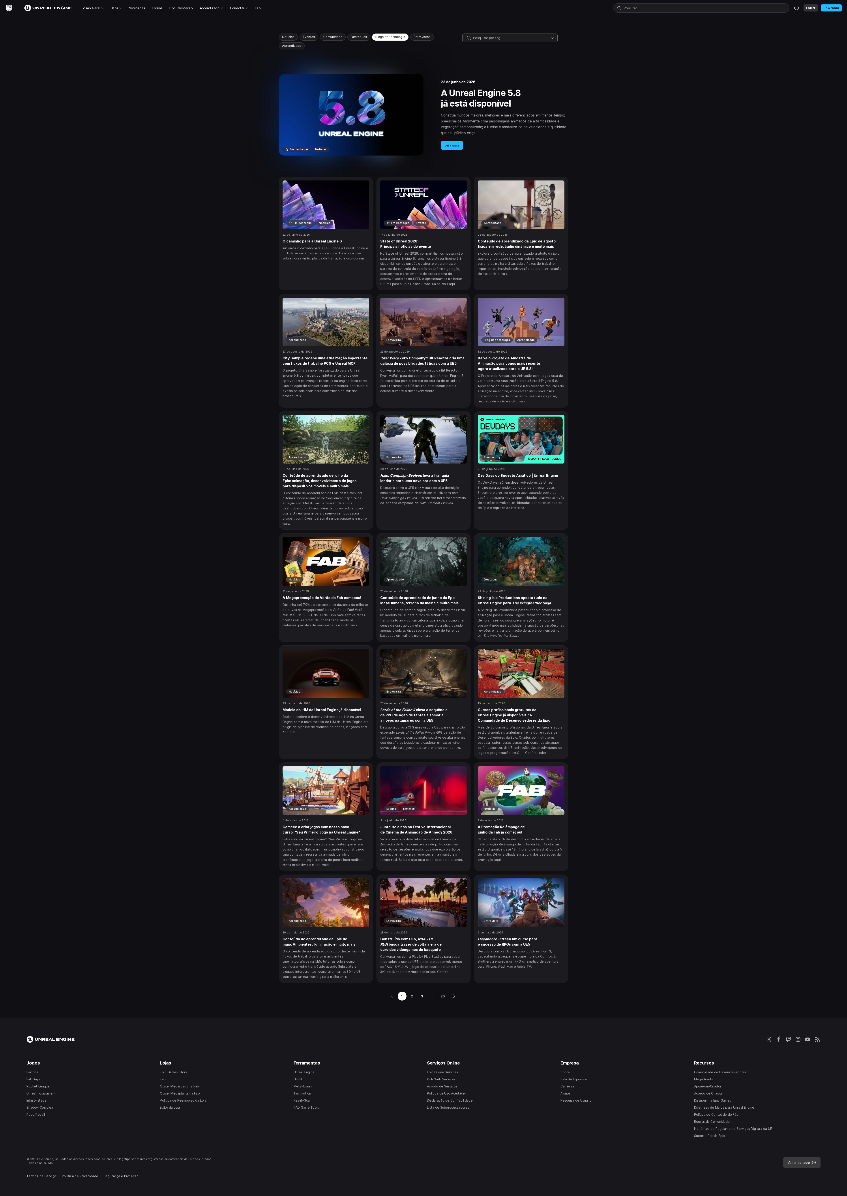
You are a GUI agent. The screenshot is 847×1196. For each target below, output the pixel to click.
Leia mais (452, 145)
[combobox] (511, 38)
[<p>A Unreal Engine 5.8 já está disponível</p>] (423, 115)
